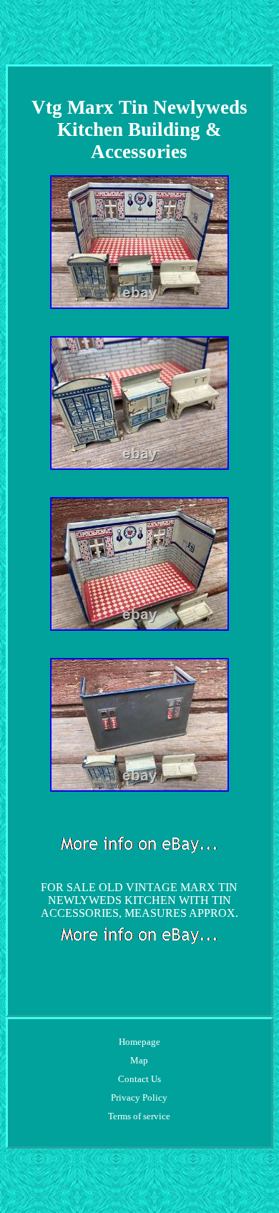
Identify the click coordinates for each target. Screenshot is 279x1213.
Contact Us (139, 1079)
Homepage (139, 1041)
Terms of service (139, 1116)
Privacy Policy (139, 1097)
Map (139, 1060)
